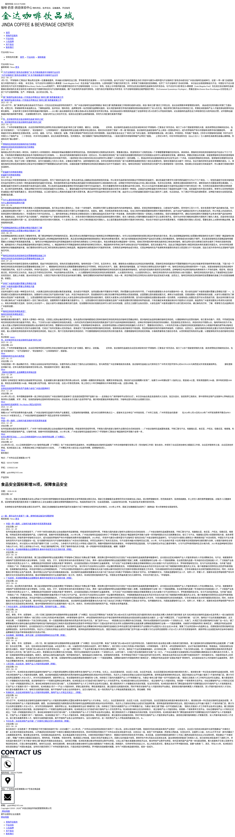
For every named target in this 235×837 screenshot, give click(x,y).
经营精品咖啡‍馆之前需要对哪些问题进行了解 (20, 231)
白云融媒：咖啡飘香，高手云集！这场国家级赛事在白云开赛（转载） (36, 635)
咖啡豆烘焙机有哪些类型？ (12, 314)
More (3, 353)
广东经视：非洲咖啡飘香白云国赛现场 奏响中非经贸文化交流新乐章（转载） (39, 578)
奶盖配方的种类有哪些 (11, 175)
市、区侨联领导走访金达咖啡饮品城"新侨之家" (21, 122)
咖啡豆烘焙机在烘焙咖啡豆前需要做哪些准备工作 (22, 259)
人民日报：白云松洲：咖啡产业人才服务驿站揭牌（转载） (31, 664)
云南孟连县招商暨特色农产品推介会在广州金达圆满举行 (25, 388)
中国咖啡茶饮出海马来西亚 (12, 356)
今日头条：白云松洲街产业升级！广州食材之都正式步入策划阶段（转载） (38, 721)
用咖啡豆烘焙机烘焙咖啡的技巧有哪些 (17, 147)
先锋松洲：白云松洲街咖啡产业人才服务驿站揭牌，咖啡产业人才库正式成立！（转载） (44, 692)
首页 (8, 33)
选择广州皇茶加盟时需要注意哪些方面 (17, 286)
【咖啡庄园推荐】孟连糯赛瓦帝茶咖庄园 (18, 372)
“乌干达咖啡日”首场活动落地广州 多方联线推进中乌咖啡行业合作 (29, 75)
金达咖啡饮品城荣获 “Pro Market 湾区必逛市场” (21, 405)
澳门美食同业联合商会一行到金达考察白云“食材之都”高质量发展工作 (31, 100)
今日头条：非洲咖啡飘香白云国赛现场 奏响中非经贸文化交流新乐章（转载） (39, 549)
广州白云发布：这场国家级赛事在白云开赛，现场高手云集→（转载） (36, 607)
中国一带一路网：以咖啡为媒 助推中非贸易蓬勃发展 (24, 421)
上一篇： (12, 516)
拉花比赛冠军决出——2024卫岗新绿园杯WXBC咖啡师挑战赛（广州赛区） (33, 437)
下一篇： (38, 516)
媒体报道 (42, 57)
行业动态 (31, 57)
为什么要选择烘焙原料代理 (12, 203)
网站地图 (5, 811)
